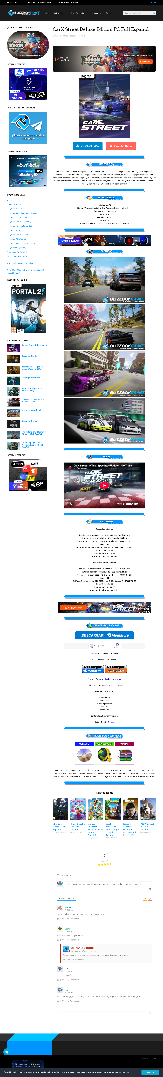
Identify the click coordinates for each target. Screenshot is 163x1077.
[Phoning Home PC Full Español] (60, 819)
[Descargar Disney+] (13, 427)
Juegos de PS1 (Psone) (16, 239)
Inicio (47, 13)
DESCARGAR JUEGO (90, 145)
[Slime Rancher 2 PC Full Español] (78, 819)
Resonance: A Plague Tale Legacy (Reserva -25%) (33, 368)
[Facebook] (151, 2)
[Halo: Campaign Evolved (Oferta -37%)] (13, 395)
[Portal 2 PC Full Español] (28, 332)
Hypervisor (96, 13)
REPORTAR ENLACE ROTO (16, 2)
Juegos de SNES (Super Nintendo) (21, 243)
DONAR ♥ (74, 2)
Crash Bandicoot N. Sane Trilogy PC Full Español (112, 829)
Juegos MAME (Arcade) (16, 247)
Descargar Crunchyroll (31, 410)
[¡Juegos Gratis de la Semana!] (13, 351)
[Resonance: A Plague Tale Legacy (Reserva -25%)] (13, 373)
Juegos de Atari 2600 (15, 208)
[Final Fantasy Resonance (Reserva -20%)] (13, 406)
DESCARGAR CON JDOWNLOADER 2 (39, 2)
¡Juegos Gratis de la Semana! (34, 345)
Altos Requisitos (61, 36)
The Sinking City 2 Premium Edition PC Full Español (34, 433)
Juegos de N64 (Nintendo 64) (19, 221)
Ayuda (108, 13)
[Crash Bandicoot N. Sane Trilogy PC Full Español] (113, 819)
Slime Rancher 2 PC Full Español (78, 827)
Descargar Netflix (29, 356)
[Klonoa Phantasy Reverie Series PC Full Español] (95, 819)
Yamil (85, 951)
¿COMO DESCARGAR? (61, 2)
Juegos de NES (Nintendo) (17, 234)
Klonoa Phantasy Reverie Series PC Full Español (95, 829)
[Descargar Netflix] (13, 362)
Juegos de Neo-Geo (15, 230)
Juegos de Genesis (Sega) (17, 217)
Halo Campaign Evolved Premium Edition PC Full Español (32, 444)
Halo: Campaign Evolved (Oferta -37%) (32, 389)
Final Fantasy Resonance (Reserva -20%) (33, 400)
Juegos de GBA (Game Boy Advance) (22, 213)
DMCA (154, 1059)
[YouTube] (155, 2)
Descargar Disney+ (30, 421)
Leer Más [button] (126, 1072)
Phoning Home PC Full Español (60, 827)
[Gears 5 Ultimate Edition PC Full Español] (131, 819)
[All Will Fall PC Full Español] (148, 819)
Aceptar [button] (150, 1072)
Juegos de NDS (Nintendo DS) (19, 226)
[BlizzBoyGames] (23, 15)
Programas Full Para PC (17, 252)
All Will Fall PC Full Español (147, 827)
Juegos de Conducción (77, 36)
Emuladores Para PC (15, 204)
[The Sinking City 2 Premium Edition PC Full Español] (13, 438)
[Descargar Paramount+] (13, 384)
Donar (9, 200)
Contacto (145, 1059)
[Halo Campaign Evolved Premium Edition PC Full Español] (13, 449)
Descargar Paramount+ (32, 377)
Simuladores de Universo (17, 256)
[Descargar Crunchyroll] (13, 416)
